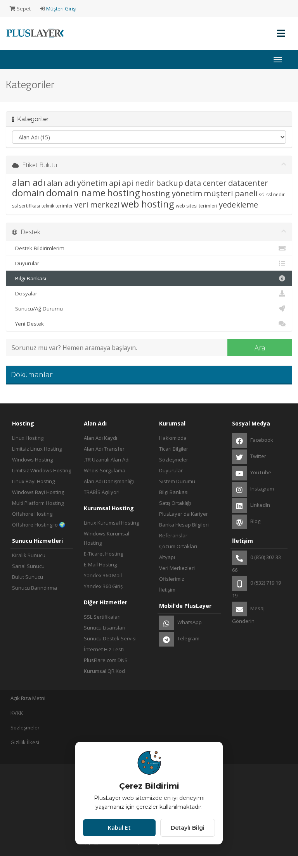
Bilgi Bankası (29, 278)
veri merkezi (97, 204)
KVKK (16, 712)
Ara (260, 347)
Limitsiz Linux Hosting (37, 448)
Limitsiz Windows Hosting (41, 470)
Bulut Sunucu (27, 576)
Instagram (261, 488)
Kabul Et (119, 827)
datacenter (248, 183)
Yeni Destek (28, 323)
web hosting (147, 203)
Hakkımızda (173, 437)
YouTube (260, 472)
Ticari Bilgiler (173, 448)
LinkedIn (259, 504)
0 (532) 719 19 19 (256, 589)
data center (206, 183)
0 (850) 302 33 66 (256, 563)
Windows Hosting (32, 459)
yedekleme (238, 204)
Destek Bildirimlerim (38, 248)
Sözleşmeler (173, 459)
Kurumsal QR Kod (104, 670)
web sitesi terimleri (196, 205)
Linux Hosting (27, 437)
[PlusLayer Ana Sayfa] (33, 38)
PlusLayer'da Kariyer (183, 513)
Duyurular (25, 263)
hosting (123, 192)
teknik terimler (57, 205)
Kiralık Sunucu (28, 555)
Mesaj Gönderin (248, 614)
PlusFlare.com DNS (106, 660)
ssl (262, 194)
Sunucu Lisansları (104, 627)
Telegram (187, 638)
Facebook (261, 439)
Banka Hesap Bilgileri (184, 524)
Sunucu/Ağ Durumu (37, 308)
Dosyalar (24, 293)
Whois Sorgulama (104, 470)
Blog (254, 521)
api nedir (138, 183)
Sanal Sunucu (28, 566)
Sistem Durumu (177, 481)
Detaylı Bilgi (187, 827)
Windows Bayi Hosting (38, 492)
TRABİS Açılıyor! (102, 492)
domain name (76, 192)
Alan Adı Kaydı (100, 437)
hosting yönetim (172, 193)
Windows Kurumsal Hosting (106, 538)
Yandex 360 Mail (103, 575)
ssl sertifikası (26, 205)
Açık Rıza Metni (27, 698)
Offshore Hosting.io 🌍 (38, 524)
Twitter (257, 456)
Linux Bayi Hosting (33, 481)
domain (28, 192)
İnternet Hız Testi (104, 649)
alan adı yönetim (77, 183)
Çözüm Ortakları (178, 546)
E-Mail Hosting (100, 564)
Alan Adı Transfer (104, 448)
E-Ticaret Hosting (103, 553)
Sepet (23, 8)
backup (169, 183)
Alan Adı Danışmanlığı (109, 481)
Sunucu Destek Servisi (110, 638)
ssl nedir (275, 194)
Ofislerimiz (171, 578)
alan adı (28, 182)
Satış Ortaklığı (175, 502)
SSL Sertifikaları (102, 616)
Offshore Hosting (32, 513)
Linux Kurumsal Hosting (111, 522)
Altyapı (167, 557)
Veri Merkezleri (177, 567)
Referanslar (173, 535)
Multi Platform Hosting (38, 502)
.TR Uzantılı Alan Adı (107, 459)
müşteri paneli (230, 193)
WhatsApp (189, 622)
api (114, 183)
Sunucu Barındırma (34, 587)
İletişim (167, 589)
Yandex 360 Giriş (103, 586)
